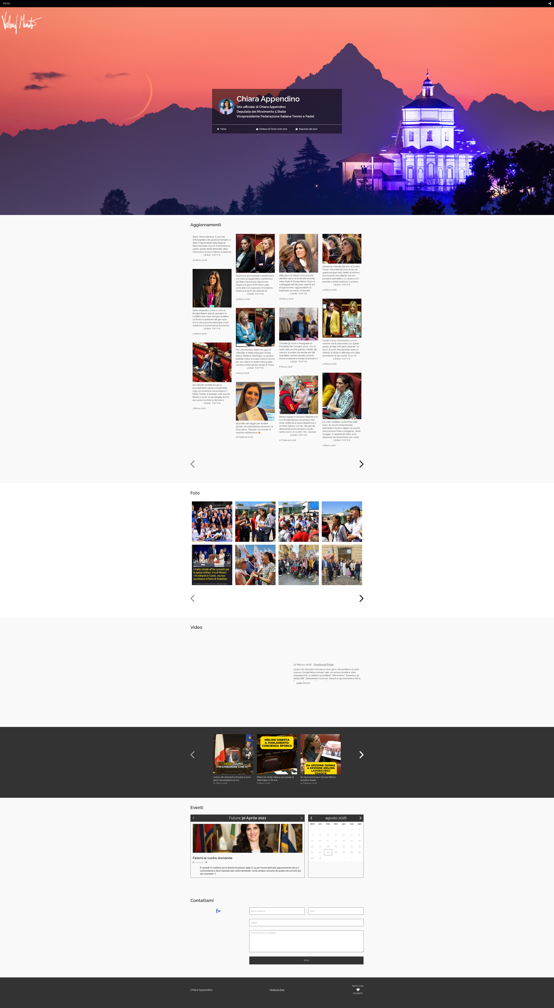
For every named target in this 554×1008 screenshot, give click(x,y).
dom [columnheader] (312, 824)
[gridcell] (312, 829)
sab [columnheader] (359, 824)
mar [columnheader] (328, 824)
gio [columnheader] (343, 824)
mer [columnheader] (336, 824)
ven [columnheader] (351, 824)
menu (6, 3)
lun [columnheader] (320, 824)
